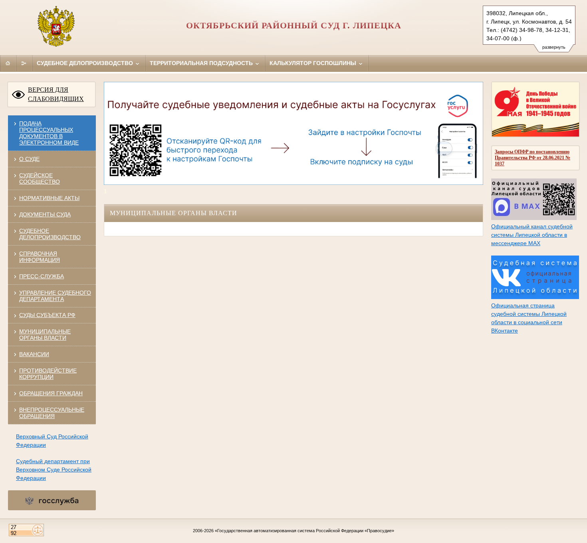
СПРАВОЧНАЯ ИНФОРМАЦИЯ (39, 256)
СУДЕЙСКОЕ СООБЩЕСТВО (39, 178)
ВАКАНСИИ (34, 354)
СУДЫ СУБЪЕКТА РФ (47, 315)
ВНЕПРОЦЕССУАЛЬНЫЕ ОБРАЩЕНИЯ (51, 412)
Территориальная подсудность (202, 63)
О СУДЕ (29, 159)
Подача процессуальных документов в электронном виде (49, 133)
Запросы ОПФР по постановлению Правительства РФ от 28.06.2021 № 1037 (532, 157)
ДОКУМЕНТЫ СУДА (45, 214)
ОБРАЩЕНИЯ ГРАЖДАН (51, 393)
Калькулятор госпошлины (314, 63)
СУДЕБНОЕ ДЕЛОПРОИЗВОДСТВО (50, 234)
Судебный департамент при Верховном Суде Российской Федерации (53, 469)
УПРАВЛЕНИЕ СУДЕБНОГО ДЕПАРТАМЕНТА (55, 295)
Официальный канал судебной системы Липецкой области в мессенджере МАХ (532, 234)
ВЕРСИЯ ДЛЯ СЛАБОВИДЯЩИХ (56, 94)
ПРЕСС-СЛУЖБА (41, 276)
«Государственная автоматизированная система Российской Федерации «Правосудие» (304, 530)
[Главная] (8, 63)
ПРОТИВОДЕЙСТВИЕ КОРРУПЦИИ (48, 373)
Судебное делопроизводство (86, 63)
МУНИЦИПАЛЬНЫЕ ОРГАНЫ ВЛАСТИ (45, 334)
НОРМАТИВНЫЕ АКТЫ (49, 198)
